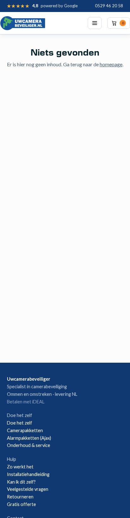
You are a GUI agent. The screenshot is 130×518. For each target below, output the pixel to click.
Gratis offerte (21, 504)
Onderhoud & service (28, 445)
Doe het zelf (19, 423)
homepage (111, 64)
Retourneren (20, 496)
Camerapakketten (25, 430)
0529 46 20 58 (109, 5)
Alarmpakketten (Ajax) (29, 438)
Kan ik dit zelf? (21, 482)
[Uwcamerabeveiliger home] (22, 23)
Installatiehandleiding (28, 474)
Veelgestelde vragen (27, 489)
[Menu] (95, 23)
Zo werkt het (20, 466)
